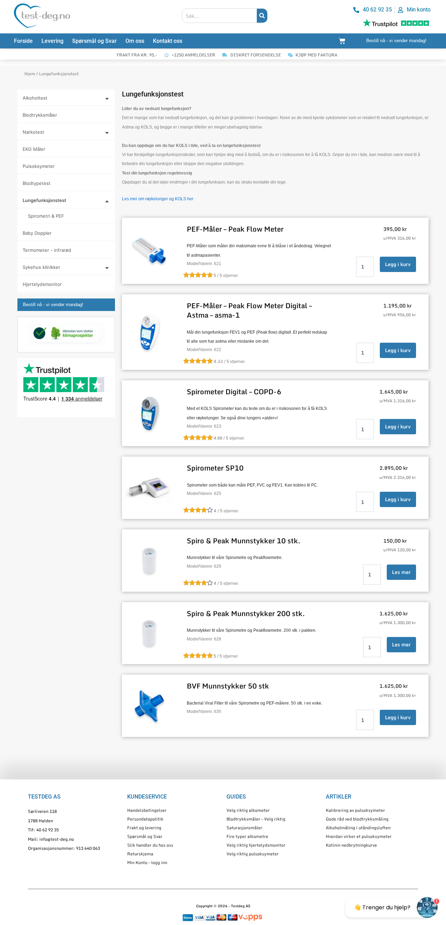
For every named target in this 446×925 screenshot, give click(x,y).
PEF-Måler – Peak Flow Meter (235, 229)
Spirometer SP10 (215, 468)
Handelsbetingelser (147, 810)
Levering (52, 41)
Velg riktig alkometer (248, 810)
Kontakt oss (167, 41)
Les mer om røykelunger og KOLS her (157, 198)
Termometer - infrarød (47, 250)
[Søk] (262, 16)
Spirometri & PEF (46, 216)
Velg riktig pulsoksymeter (252, 853)
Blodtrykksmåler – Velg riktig (255, 819)
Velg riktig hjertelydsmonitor (255, 845)
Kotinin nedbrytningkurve (351, 845)
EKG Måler (34, 149)
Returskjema (140, 853)
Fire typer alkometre (247, 836)
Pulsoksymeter (39, 166)
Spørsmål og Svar (94, 41)
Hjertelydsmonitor (42, 284)
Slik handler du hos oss (150, 845)
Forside (23, 41)
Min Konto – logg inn (147, 862)
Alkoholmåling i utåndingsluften (358, 827)
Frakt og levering (144, 827)
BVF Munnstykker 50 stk (228, 686)
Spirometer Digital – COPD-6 (234, 391)
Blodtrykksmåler (40, 115)
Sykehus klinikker (41, 267)
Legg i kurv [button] (398, 264)
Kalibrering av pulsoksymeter (355, 810)
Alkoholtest (35, 98)
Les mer (401, 572)
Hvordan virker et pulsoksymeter (359, 836)
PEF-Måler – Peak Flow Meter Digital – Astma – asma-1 (249, 310)
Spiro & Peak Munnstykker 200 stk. (246, 613)
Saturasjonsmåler (244, 827)
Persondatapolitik (145, 819)
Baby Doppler (37, 233)
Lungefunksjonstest (44, 200)
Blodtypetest (37, 183)
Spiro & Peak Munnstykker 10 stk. (243, 540)
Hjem (29, 73)
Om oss (134, 41)
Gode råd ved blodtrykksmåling (357, 819)
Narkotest (33, 132)
